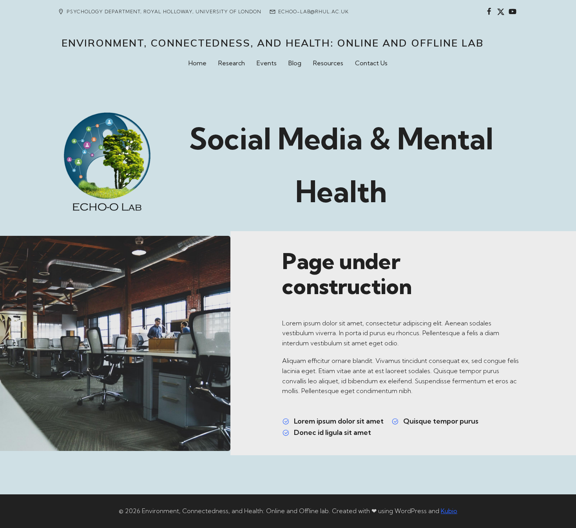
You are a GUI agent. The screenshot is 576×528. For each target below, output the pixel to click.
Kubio (449, 511)
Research (231, 63)
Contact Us (371, 63)
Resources (328, 63)
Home (197, 63)
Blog (294, 63)
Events (267, 63)
